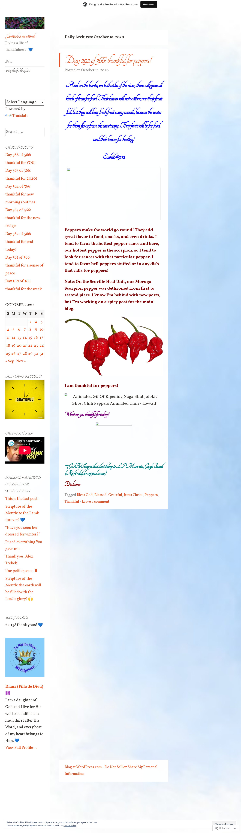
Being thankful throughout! (17, 71)
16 (36, 338)
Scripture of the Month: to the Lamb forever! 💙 (22, 513)
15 (30, 338)
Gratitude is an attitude (20, 36)
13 (19, 338)
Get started (149, 4)
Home (8, 62)
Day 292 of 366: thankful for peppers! (108, 60)
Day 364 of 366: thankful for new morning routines (20, 194)
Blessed (100, 495)
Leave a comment (95, 501)
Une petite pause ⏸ (21, 571)
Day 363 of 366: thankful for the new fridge (22, 218)
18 (8, 345)
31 (41, 354)
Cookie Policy (70, 825)
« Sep (9, 361)
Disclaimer (72, 483)
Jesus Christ (133, 495)
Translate (20, 116)
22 (30, 345)
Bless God (85, 495)
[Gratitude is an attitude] (24, 23)
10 (42, 329)
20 (19, 345)
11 (8, 338)
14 (25, 338)
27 (19, 354)
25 (8, 354)
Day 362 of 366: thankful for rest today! (19, 242)
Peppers (151, 495)
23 (36, 345)
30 (36, 354)
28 (25, 354)
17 (41, 338)
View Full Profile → (21, 748)
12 (13, 338)
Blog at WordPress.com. (84, 767)
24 (42, 345)
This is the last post (21, 499)
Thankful (72, 501)
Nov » (21, 361)
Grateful (115, 495)
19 (13, 345)
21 (25, 345)
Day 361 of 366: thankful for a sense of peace (24, 265)
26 (13, 354)
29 (30, 354)
